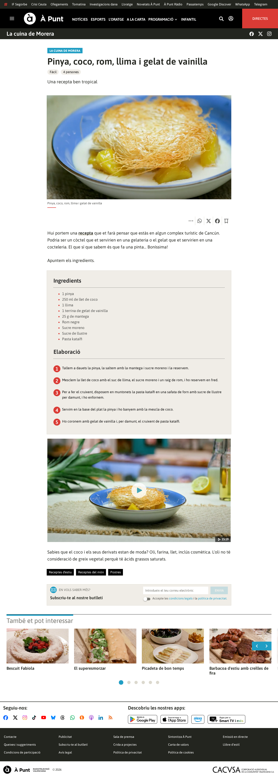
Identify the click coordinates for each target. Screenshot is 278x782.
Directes (260, 18)
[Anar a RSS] (111, 717)
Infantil (188, 19)
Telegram (260, 4)
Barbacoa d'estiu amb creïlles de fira (238, 670)
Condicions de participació (22, 752)
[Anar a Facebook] (6, 717)
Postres (115, 572)
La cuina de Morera (30, 33)
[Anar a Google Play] (142, 719)
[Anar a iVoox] (83, 717)
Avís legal (65, 752)
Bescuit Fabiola (20, 668)
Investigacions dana (103, 4)
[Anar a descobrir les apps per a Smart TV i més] (226, 719)
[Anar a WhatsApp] (73, 717)
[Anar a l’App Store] (174, 719)
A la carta (136, 19)
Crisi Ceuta (38, 4)
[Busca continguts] (221, 19)
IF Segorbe (19, 4)
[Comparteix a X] (208, 220)
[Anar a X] (16, 717)
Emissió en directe (235, 736)
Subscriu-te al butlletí (73, 744)
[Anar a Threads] (64, 717)
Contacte (10, 736)
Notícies (80, 19)
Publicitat (65, 736)
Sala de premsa (123, 736)
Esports (98, 19)
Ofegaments (59, 4)
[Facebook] (251, 34)
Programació (160, 19)
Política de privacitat (127, 752)
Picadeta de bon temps (163, 668)
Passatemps (195, 4)
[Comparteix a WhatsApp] (199, 220)
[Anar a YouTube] (44, 717)
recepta (85, 232)
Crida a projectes (125, 744)
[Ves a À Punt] (43, 19)
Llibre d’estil (231, 744)
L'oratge (127, 4)
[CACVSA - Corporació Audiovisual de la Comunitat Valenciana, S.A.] (243, 770)
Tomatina (79, 4)
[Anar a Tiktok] (35, 717)
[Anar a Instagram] (26, 717)
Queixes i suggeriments (20, 744)
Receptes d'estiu (60, 572)
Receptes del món (91, 572)
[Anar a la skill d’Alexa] (197, 719)
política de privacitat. (212, 598)
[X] (260, 34)
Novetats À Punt (148, 4)
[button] (121, 682)
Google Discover (219, 4)
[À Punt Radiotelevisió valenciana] (26, 770)
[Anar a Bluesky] (54, 717)
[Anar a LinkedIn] (102, 717)
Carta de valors (178, 744)
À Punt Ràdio (173, 4)
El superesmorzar (90, 668)
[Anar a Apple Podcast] (92, 717)
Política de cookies (181, 752)
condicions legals (181, 598)
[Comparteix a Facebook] (217, 220)
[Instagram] (269, 34)
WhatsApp (242, 4)
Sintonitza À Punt (180, 736)
